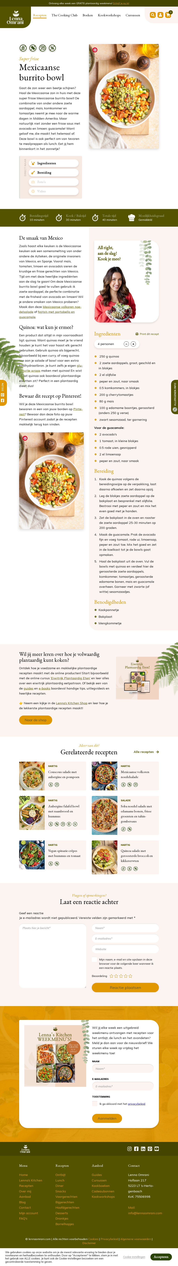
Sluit (167, 14)
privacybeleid (135, 102)
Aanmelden (129, 117)
